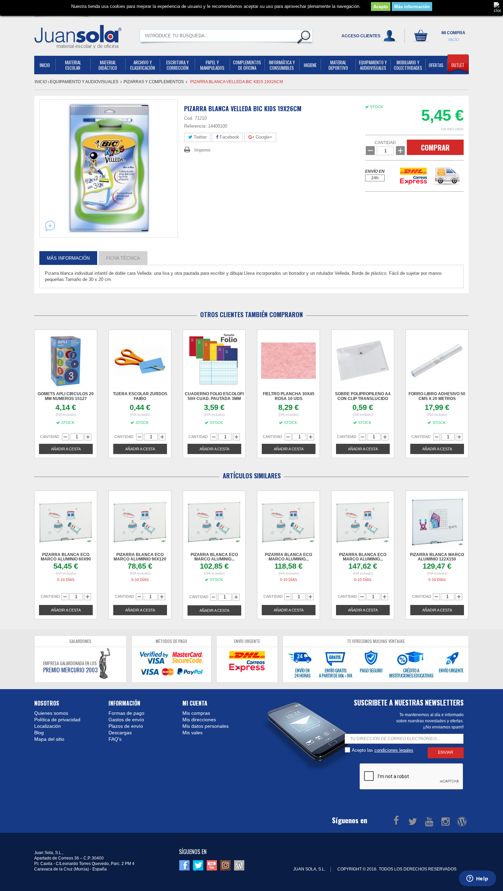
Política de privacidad (57, 719)
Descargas (120, 732)
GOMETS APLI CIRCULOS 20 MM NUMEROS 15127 (66, 396)
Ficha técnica (123, 257)
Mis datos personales (205, 726)
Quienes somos (51, 713)
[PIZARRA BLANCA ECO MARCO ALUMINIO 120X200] (363, 522)
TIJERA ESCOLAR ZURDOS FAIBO (140, 396)
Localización (47, 726)
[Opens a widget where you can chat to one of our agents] (477, 879)
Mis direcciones (199, 719)
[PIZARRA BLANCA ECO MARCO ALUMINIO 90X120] (140, 522)
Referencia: (195, 126)
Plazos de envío (125, 726)
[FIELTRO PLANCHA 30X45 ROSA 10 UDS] (288, 360)
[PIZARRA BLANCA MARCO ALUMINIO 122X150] (437, 522)
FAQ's (114, 739)
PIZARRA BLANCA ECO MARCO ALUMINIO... (214, 556)
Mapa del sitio (49, 739)
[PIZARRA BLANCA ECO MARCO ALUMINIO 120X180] (288, 522)
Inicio (41, 81)
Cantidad (385, 142)
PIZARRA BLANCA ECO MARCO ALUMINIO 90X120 (140, 556)
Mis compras (196, 713)
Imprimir (202, 150)
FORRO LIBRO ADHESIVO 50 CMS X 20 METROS (437, 396)
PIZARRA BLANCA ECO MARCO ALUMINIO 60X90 (66, 556)
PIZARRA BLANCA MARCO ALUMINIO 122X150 (437, 556)
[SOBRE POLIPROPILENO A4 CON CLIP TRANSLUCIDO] (363, 360)
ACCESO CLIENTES (361, 36)
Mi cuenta (194, 703)
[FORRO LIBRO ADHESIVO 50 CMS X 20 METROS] (437, 360)
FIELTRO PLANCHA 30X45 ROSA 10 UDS (288, 396)
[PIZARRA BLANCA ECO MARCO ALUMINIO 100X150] (214, 522)
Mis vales (192, 732)
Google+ (263, 137)
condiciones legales (393, 750)
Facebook (228, 137)
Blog (39, 732)
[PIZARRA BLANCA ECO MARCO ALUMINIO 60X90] (66, 522)
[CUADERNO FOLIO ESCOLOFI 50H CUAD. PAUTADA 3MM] (214, 360)
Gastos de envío (126, 719)
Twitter (199, 137)
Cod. (188, 118)
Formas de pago (126, 713)
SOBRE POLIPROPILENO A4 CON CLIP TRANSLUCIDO (362, 396)
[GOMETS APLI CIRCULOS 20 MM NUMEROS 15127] (66, 360)
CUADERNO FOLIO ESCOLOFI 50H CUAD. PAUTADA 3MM (214, 396)
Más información (412, 6)
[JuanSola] (78, 37)
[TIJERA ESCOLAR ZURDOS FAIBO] (140, 360)
